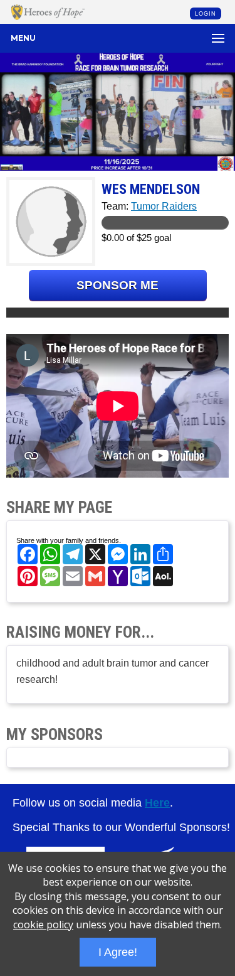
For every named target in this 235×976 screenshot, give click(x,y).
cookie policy (43, 924)
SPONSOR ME (117, 285)
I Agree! (117, 952)
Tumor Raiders (164, 206)
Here (157, 802)
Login (205, 14)
